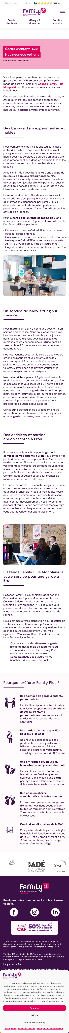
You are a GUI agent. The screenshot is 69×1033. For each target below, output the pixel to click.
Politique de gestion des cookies (20, 1028)
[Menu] (62, 12)
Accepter (35, 1008)
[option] (15, 866)
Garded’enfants (11, 22)
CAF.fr (6, 949)
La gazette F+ (12, 964)
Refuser (34, 1015)
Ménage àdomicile (34, 22)
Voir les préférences (34, 1022)
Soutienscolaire (57, 22)
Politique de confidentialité (50, 1028)
